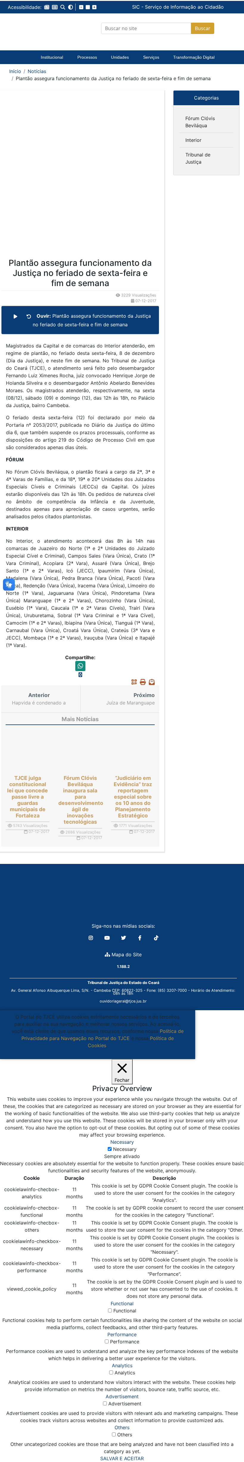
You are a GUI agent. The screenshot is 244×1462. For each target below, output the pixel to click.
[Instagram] (91, 938)
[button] (46, 7)
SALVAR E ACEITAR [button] (122, 1458)
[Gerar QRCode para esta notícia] (133, 682)
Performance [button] (122, 1334)
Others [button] (122, 1427)
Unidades (120, 57)
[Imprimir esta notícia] (141, 682)
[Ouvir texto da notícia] (15, 316)
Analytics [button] (122, 1365)
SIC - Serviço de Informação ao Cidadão (133, 7)
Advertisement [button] (122, 1396)
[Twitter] (124, 938)
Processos (87, 57)
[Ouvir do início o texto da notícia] (29, 316)
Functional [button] (122, 1303)
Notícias (37, 71)
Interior (193, 140)
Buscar (202, 28)
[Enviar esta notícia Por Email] (150, 682)
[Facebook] (140, 938)
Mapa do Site (126, 954)
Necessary (125, 1149)
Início (15, 71)
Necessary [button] (122, 1142)
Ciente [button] (95, 1053)
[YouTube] (108, 938)
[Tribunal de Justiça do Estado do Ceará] (33, 28)
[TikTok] (156, 938)
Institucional (52, 57)
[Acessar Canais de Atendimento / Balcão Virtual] (228, 1441)
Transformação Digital (194, 57)
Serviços (151, 57)
